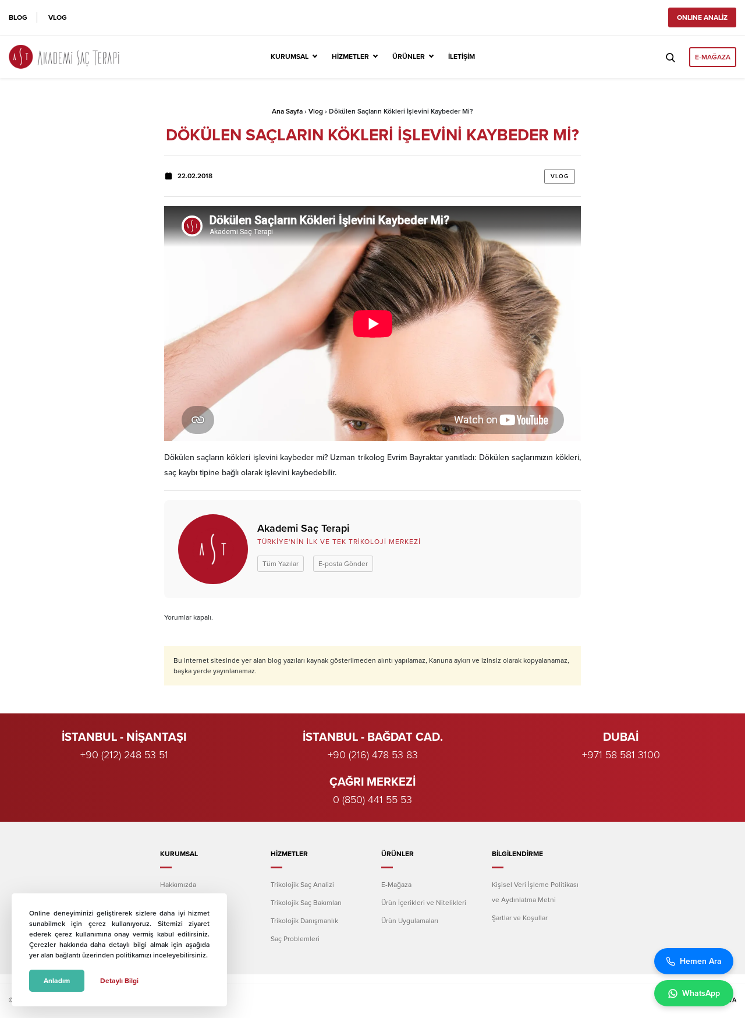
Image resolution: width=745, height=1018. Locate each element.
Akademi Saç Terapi (303, 528)
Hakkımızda (178, 885)
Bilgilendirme (517, 854)
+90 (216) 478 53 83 (373, 754)
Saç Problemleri (295, 939)
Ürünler (408, 56)
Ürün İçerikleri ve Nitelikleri (423, 903)
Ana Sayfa (287, 111)
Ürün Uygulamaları (409, 921)
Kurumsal (289, 56)
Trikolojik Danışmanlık (304, 921)
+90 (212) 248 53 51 (124, 754)
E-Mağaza (396, 885)
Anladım (57, 981)
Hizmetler (350, 56)
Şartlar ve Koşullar (520, 918)
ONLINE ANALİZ (702, 17)
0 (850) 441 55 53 (372, 799)
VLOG (57, 17)
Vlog (315, 111)
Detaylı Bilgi (119, 981)
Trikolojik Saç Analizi (302, 885)
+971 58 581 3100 (621, 754)
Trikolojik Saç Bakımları (306, 903)
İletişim (461, 56)
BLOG (18, 17)
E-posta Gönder (343, 564)
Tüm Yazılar (280, 564)
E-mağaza (712, 57)
